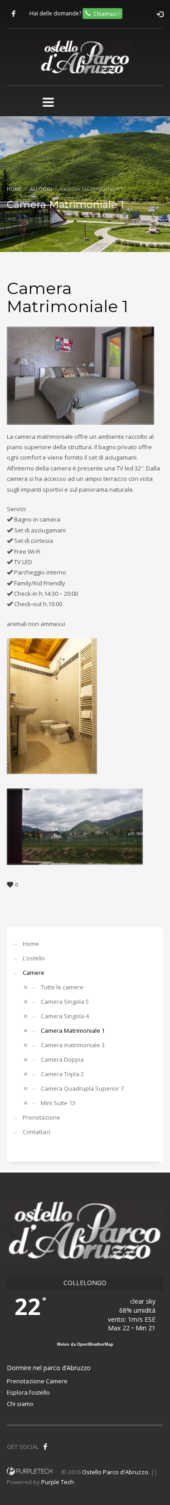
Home (14, 188)
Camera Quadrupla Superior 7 (82, 1088)
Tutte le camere (62, 987)
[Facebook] (13, 13)
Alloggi (41, 188)
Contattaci (36, 1132)
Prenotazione (41, 1117)
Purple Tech (57, 1482)
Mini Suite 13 (58, 1103)
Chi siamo (20, 1404)
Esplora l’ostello (28, 1392)
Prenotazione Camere (37, 1381)
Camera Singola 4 (65, 1016)
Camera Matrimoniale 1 (73, 1030)
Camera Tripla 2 (62, 1074)
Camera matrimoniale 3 (73, 1045)
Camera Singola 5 (65, 1001)
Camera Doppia (62, 1059)
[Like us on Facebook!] (45, 1446)
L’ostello (34, 958)
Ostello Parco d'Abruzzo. (116, 1472)
